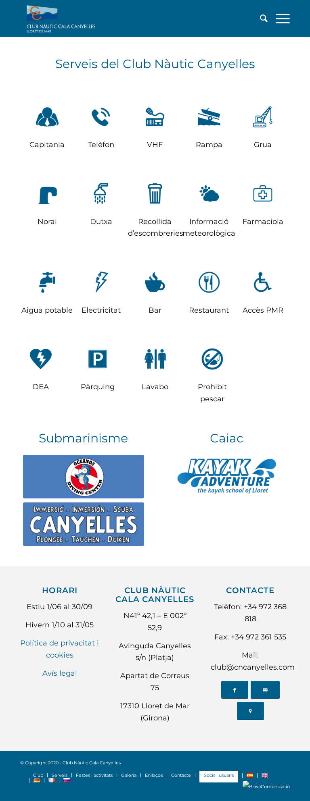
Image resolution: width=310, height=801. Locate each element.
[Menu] (279, 18)
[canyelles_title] (83, 524)
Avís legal (59, 673)
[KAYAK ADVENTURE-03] (226, 477)
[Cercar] (260, 18)
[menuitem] (260, 18)
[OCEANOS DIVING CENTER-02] (83, 477)
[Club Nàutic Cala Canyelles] (60, 18)
